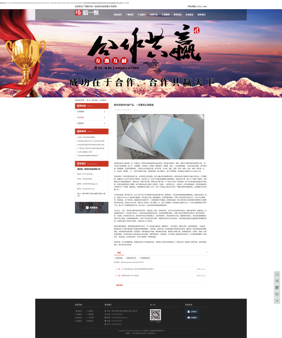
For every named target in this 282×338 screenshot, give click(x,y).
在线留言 (190, 15)
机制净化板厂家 (131, 258)
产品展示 (142, 15)
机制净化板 (119, 258)
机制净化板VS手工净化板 (130, 275)
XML (205, 6)
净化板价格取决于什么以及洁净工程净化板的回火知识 (92, 141)
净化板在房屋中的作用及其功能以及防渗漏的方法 (92, 145)
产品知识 (80, 123)
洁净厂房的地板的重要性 (86, 137)
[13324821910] (277, 281)
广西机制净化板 (144, 258)
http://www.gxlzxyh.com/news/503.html (132, 262)
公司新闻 (80, 112)
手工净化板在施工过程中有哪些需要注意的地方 (137, 269)
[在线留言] (277, 294)
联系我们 (202, 15)
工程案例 (166, 15)
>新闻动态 (78, 317)
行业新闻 (103, 100)
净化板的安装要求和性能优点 (88, 155)
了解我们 (130, 15)
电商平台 (154, 15)
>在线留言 (78, 321)
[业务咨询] (277, 274)
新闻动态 (178, 15)
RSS (199, 6)
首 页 (88, 100)
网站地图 (192, 6)
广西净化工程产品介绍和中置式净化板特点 (92, 148)
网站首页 (118, 15)
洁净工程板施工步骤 (85, 152)
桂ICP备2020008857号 (140, 333)
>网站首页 (78, 311)
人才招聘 (90, 317)
